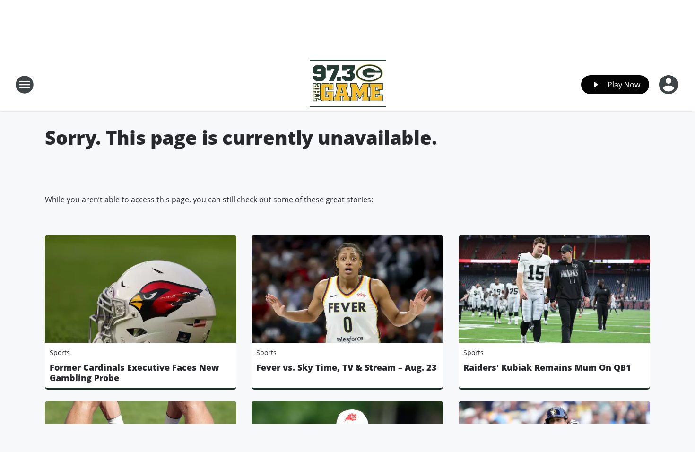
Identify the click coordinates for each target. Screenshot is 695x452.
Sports (60, 352)
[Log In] (669, 84)
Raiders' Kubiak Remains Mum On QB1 (547, 367)
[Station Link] (348, 84)
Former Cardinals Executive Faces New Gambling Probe (134, 372)
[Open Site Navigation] (24, 84)
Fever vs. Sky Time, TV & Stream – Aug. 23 (346, 367)
